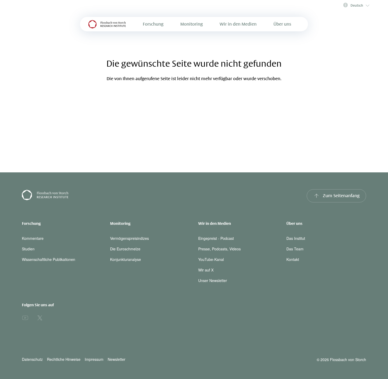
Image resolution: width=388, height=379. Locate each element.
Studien (28, 248)
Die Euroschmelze (125, 248)
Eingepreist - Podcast (216, 238)
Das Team (295, 248)
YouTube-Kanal (211, 259)
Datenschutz (32, 359)
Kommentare (33, 238)
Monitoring (191, 24)
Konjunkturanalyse (125, 259)
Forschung (153, 24)
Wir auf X (206, 270)
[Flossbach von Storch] (107, 24)
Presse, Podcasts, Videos (219, 248)
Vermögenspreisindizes (129, 238)
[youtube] (25, 318)
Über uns (282, 24)
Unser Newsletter (212, 280)
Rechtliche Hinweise (64, 359)
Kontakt (292, 259)
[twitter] (40, 318)
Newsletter (116, 359)
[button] (356, 5)
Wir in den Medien (238, 24)
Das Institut (295, 238)
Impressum (94, 359)
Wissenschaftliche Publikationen (48, 259)
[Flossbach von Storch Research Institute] (106, 195)
